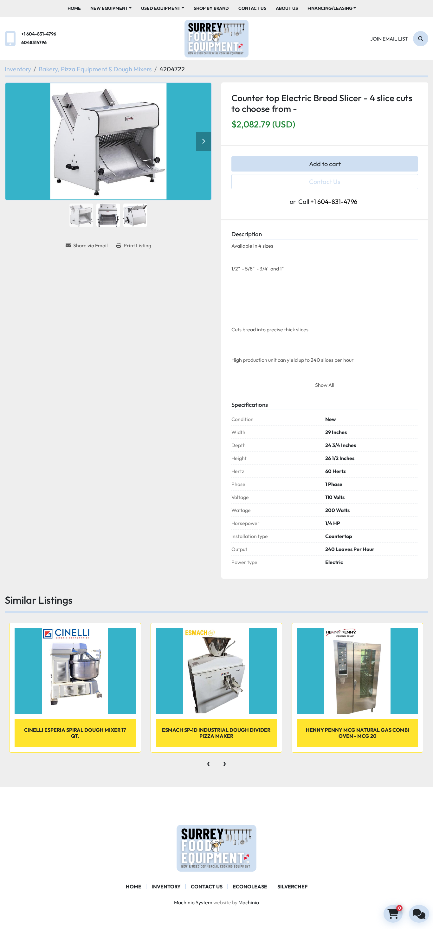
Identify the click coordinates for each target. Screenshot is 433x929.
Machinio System (193, 902)
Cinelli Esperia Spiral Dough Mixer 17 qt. (75, 733)
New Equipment (109, 8)
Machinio (248, 902)
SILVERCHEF (292, 886)
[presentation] (208, 762)
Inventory (166, 886)
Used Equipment (160, 8)
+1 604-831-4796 (38, 34)
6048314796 (34, 42)
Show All (324, 385)
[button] (111, 8)
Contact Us (252, 8)
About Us (287, 8)
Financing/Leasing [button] (329, 8)
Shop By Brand (211, 8)
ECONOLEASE (250, 886)
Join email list (389, 39)
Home (74, 8)
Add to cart (325, 164)
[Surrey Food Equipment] (216, 847)
